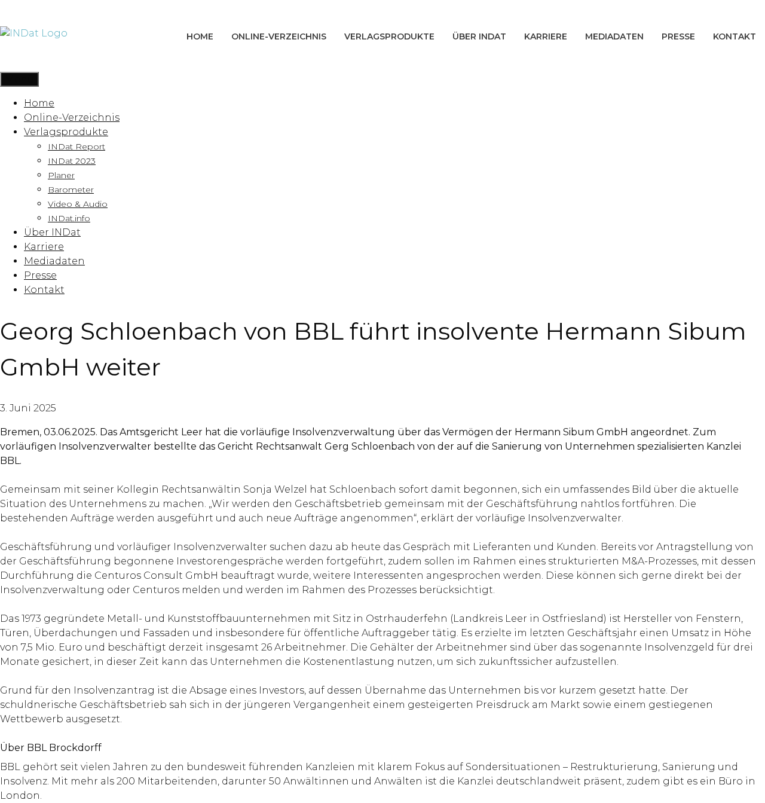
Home (199, 36)
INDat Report (76, 146)
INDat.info (69, 218)
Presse (678, 36)
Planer (61, 175)
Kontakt (734, 36)
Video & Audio (78, 204)
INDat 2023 (72, 160)
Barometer (71, 189)
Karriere (545, 36)
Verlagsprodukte (389, 36)
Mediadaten (614, 36)
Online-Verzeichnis (278, 36)
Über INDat (479, 36)
